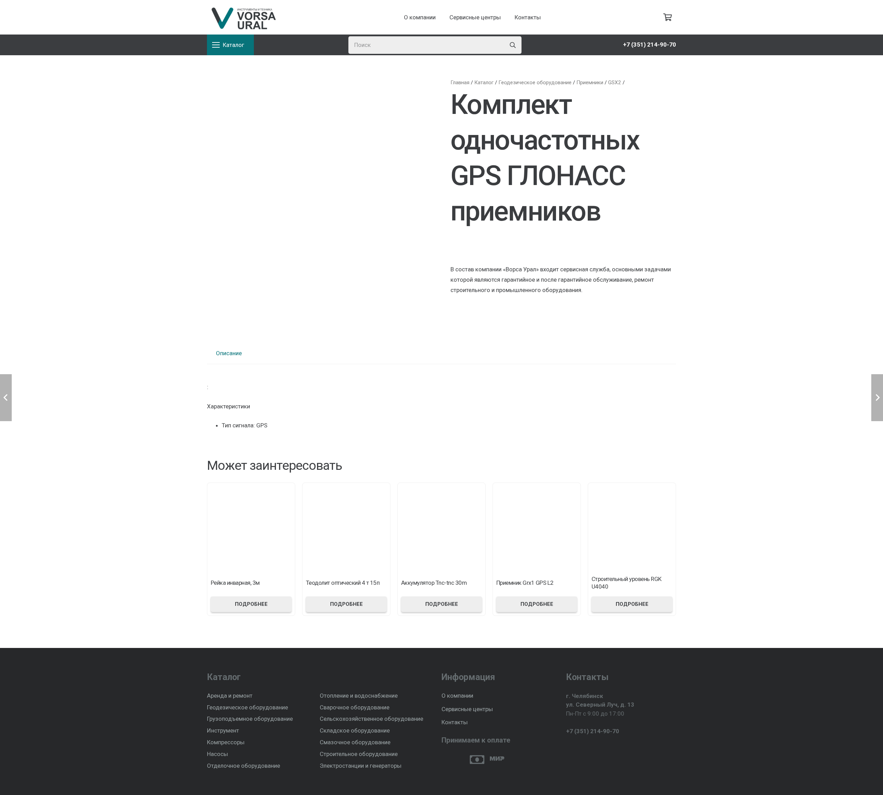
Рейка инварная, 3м (235, 582)
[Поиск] (513, 45)
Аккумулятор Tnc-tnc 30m (434, 582)
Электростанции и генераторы (360, 765)
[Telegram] (569, 748)
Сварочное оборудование (354, 707)
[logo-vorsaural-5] (242, 17)
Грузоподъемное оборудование (250, 718)
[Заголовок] (594, 748)
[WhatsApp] (581, 748)
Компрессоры (226, 742)
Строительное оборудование (359, 753)
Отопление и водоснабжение (359, 695)
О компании (457, 695)
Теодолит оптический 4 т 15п (342, 582)
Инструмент (223, 730)
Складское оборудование (355, 730)
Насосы (217, 753)
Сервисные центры (467, 709)
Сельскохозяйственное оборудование (371, 718)
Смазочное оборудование (355, 742)
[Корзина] (667, 17)
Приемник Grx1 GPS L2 (525, 582)
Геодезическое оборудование (247, 707)
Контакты (455, 722)
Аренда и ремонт (229, 695)
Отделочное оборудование (243, 765)
